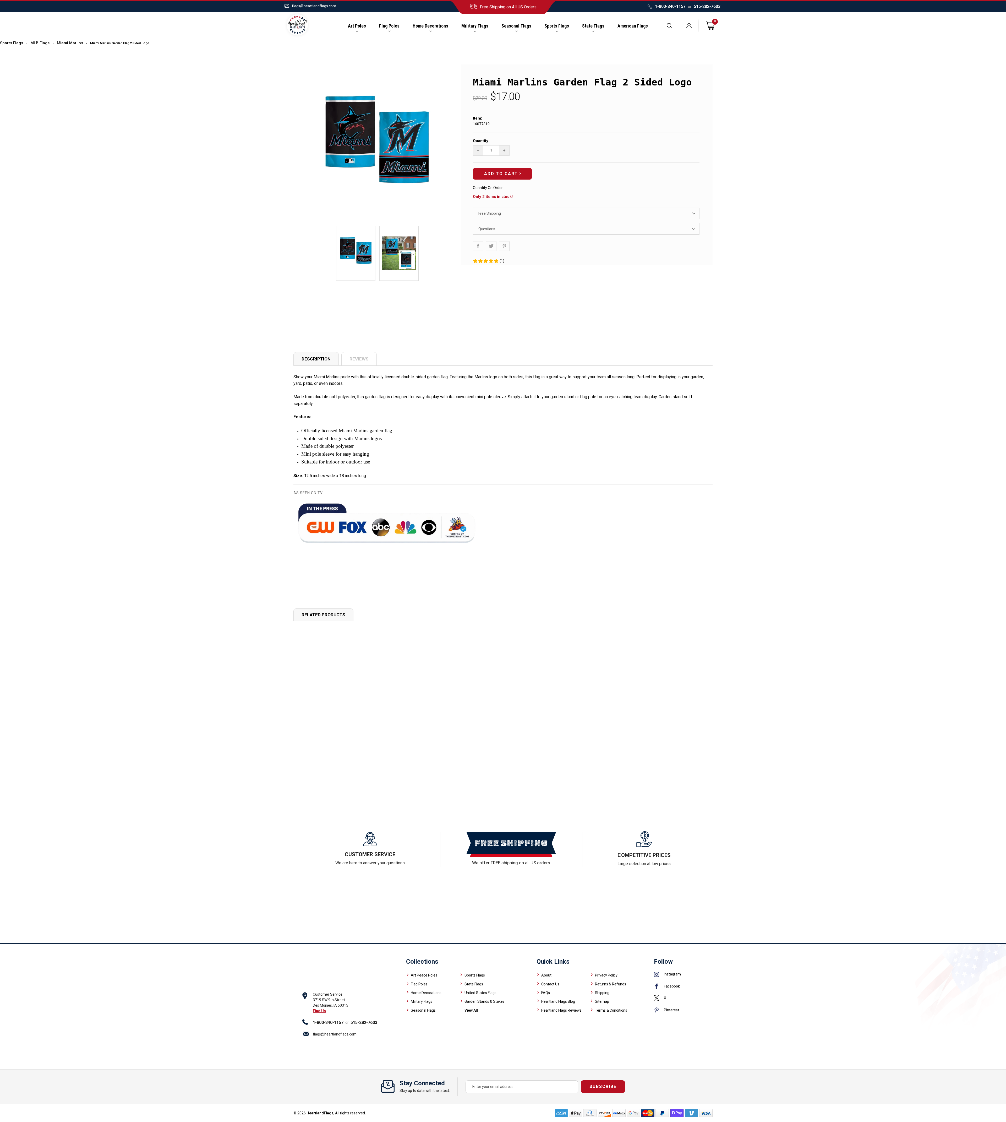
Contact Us (550, 984)
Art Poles (357, 26)
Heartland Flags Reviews (561, 1010)
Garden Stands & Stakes (484, 1001)
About (546, 975)
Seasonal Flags (516, 26)
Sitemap (602, 1001)
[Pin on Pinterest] (504, 246)
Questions (486, 229)
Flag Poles (389, 26)
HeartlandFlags (320, 1113)
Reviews (359, 359)
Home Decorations (430, 26)
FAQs (545, 993)
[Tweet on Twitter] (491, 246)
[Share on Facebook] (478, 246)
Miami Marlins (70, 43)
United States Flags (480, 993)
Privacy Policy (606, 975)
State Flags (593, 26)
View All (471, 1010)
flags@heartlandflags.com (314, 6)
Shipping (602, 993)
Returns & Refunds (610, 984)
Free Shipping (489, 213)
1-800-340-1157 (670, 6)
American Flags (632, 26)
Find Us (319, 1011)
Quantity (480, 140)
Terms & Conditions (611, 1010)
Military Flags (474, 26)
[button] (488, 261)
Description (316, 359)
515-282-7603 (707, 6)
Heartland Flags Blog (558, 1001)
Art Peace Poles (424, 975)
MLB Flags (40, 43)
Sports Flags (556, 26)
